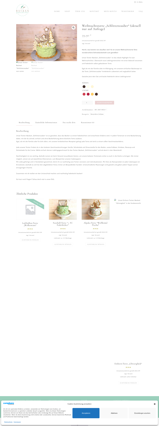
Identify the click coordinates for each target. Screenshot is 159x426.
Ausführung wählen (30, 240)
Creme (85, 90)
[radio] (84, 86)
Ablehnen (114, 413)
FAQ (141, 11)
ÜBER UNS (80, 11)
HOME (57, 11)
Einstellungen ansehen (142, 413)
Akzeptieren (86, 413)
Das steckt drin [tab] (69, 122)
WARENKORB (127, 11)
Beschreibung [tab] (24, 122)
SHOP (67, 11)
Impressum (17, 422)
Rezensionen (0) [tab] (87, 122)
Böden (85, 83)
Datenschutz (8, 422)
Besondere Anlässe (97, 114)
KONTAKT (94, 11)
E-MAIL (140, 2)
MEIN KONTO (110, 11)
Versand (87, 43)
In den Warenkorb (104, 103)
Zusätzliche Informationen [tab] (46, 122)
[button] (155, 404)
